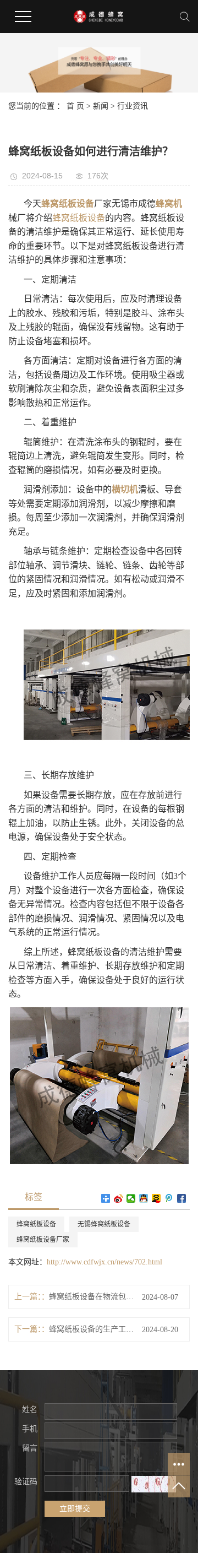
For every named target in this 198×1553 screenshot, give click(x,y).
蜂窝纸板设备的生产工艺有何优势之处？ (91, 1329)
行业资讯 (132, 106)
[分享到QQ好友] (143, 1198)
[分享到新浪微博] (118, 1198)
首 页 (75, 106)
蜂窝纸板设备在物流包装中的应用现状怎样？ (91, 1297)
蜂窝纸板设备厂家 (42, 1240)
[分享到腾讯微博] (169, 1198)
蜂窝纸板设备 (78, 217)
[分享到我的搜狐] (156, 1198)
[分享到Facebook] (181, 1198)
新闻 (100, 106)
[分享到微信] (131, 1198)
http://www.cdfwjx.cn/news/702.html (104, 1262)
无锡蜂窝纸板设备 (104, 1224)
